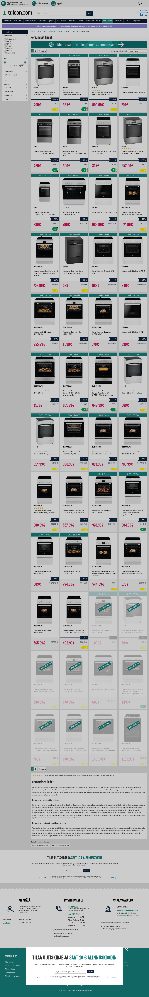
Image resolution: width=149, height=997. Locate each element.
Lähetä (90, 972)
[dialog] (74, 498)
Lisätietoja (113, 977)
